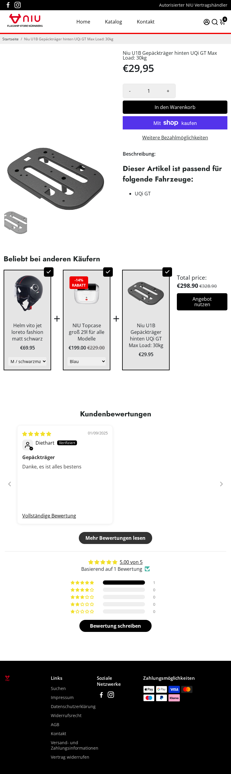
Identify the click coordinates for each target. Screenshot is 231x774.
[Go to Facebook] (8, 5)
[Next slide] (221, 484)
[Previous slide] (9, 484)
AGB (55, 724)
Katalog (113, 21)
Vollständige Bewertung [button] (49, 515)
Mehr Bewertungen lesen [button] (115, 538)
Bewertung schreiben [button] (115, 626)
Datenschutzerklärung (73, 706)
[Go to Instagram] (17, 5)
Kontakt (146, 21)
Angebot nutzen (202, 302)
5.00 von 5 (131, 562)
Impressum (62, 697)
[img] (36, 434)
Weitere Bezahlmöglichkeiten (175, 137)
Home (83, 21)
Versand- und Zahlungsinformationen (74, 745)
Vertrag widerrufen (70, 757)
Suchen (58, 688)
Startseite (10, 39)
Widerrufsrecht (66, 715)
